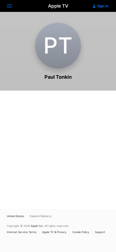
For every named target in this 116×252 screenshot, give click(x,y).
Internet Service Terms (21, 232)
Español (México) (41, 216)
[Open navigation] (13, 6)
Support (100, 232)
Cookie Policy (80, 232)
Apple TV (58, 6)
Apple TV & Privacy (54, 232)
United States (15, 216)
